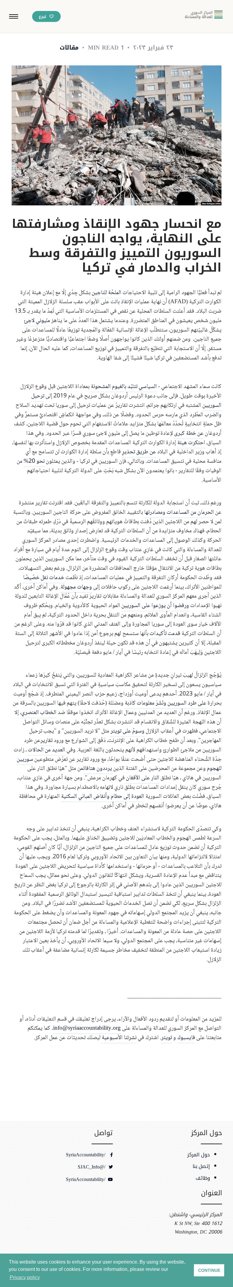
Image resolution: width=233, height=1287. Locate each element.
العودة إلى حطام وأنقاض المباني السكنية (102, 796)
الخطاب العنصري (38, 713)
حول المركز (198, 1154)
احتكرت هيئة (191, 443)
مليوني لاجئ (37, 321)
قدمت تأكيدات (165, 634)
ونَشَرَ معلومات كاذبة (145, 703)
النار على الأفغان (142, 778)
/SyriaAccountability (86, 1154)
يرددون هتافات (97, 769)
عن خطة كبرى (189, 433)
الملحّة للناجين (106, 293)
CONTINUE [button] (209, 1270)
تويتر (166, 1038)
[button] (13, 16)
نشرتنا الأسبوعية (119, 1038)
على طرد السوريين (186, 703)
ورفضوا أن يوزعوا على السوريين (155, 606)
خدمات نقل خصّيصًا (43, 578)
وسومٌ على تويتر (127, 731)
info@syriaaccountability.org (87, 1028)
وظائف (203, 1178)
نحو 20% (34, 461)
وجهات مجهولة (76, 587)
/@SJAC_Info (92, 1167)
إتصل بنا (201, 1166)
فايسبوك (186, 1038)
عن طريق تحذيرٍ (139, 452)
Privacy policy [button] (25, 1277)
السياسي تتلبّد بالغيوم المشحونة (124, 387)
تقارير (46, 741)
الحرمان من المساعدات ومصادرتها (179, 512)
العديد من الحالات (46, 750)
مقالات (69, 47)
